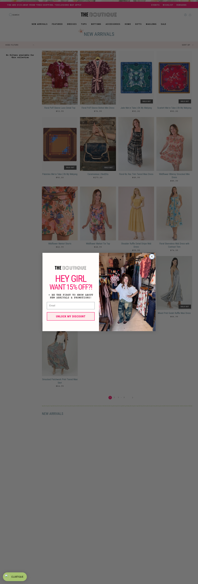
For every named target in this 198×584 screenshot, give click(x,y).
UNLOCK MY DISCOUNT (71, 316)
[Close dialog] (151, 256)
